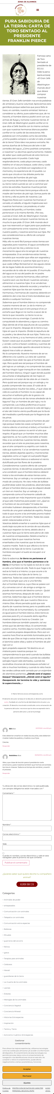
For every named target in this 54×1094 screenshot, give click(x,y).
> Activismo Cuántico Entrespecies (18, 1035)
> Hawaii (6, 970)
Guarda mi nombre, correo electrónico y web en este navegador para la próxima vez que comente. (26, 856)
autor (6, 702)
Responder (6, 746)
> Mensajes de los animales (14, 1000)
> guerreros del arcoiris (13, 941)
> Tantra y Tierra (9, 1029)
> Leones (6, 988)
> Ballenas (7, 929)
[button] (38, 10)
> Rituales (7, 935)
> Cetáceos (7, 964)
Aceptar (27, 1069)
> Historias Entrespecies (13, 1017)
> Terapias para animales (13, 958)
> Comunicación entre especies (16, 923)
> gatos (6, 953)
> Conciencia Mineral (12, 1011)
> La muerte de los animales (15, 982)
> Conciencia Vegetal (12, 1005)
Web (5, 844)
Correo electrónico (11, 834)
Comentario (8, 793)
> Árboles (7, 994)
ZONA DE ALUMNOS (27, 2)
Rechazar (27, 1076)
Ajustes (27, 1083)
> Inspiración (8, 1023)
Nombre (7, 824)
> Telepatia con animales (13, 917)
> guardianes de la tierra (13, 976)
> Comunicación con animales (16, 911)
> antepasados (9, 905)
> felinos (6, 947)
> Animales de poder (11, 900)
